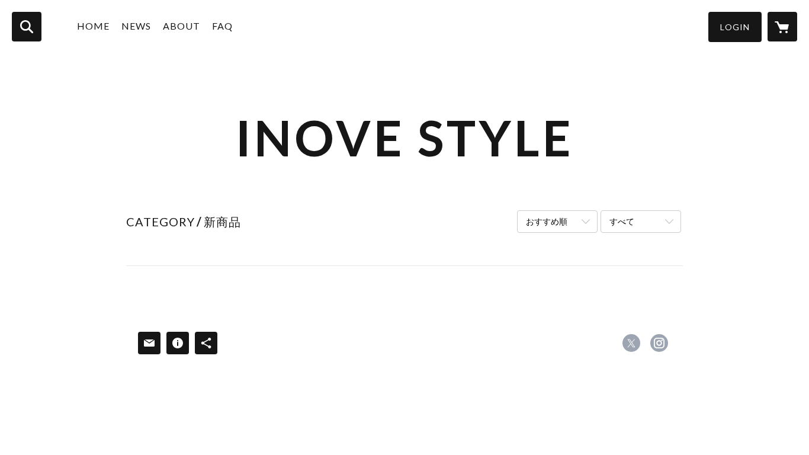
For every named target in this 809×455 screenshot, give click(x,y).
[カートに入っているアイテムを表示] (782, 26)
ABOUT (181, 25)
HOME (93, 25)
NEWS (136, 25)
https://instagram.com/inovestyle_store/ (659, 343)
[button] (735, 27)
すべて (621, 221)
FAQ (222, 25)
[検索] (26, 26)
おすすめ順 (546, 221)
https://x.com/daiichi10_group (631, 343)
